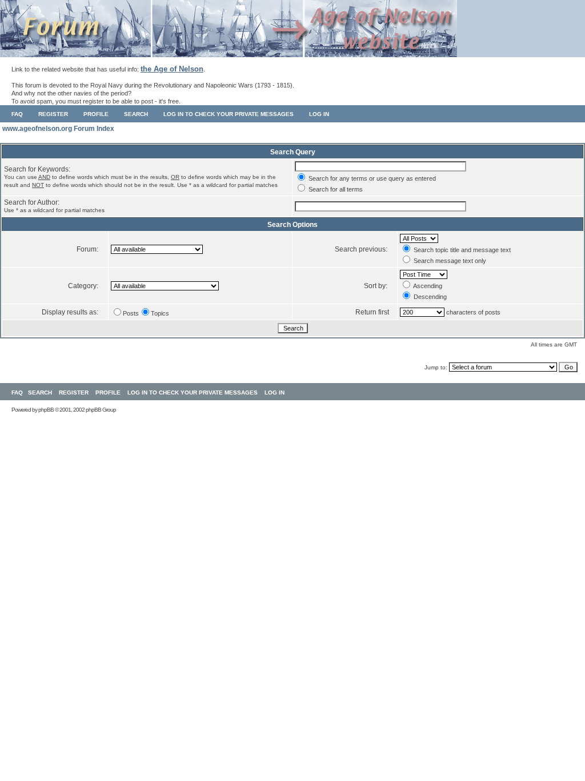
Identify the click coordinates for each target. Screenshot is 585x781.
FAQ (17, 114)
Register (53, 114)
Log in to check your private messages (228, 114)
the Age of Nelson (172, 69)
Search (136, 114)
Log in (319, 114)
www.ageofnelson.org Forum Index (58, 129)
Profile (96, 114)
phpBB (46, 410)
